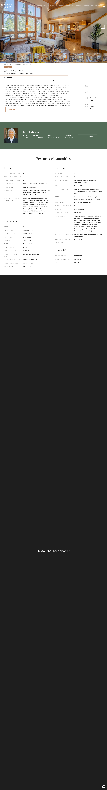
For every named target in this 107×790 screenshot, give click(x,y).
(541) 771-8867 (38, 137)
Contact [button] (12, 109)
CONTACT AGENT (87, 137)
